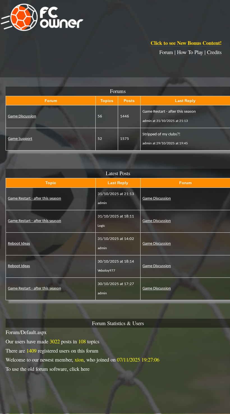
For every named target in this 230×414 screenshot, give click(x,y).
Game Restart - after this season (34, 198)
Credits (214, 51)
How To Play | (192, 51)
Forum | (168, 51)
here (85, 368)
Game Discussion (22, 116)
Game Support (20, 139)
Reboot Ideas (19, 244)
